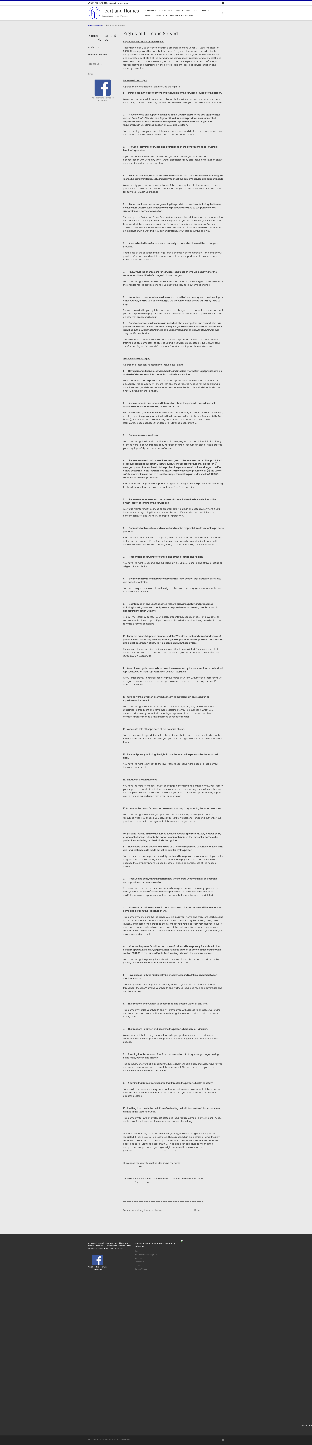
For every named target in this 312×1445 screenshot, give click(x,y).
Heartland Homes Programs (146, 1254)
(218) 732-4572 (95, 64)
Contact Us (139, 1262)
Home (91, 25)
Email (90, 74)
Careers (138, 1265)
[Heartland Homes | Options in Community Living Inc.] (94, 13)
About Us (138, 1258)
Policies (98, 25)
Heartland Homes (103, 1439)
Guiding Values (141, 1269)
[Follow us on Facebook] (223, 3)
